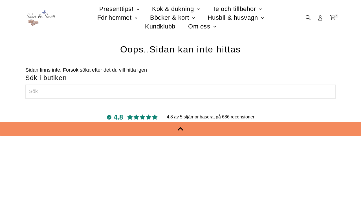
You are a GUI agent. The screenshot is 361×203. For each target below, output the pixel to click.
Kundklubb (160, 26)
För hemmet (115, 17)
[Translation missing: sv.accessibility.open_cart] (333, 17)
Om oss (200, 26)
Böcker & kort (170, 17)
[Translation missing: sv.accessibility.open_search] (308, 17)
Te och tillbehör (235, 8)
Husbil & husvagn (234, 17)
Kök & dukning (174, 8)
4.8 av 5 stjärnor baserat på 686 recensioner (210, 116)
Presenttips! (117, 8)
